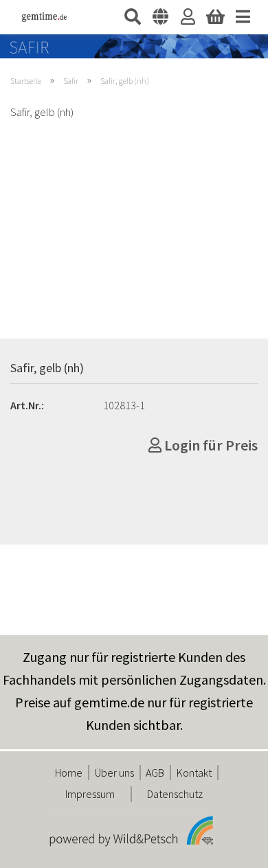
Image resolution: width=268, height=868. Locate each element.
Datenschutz (175, 794)
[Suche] (132, 17)
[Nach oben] (230, 847)
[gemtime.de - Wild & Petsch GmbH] (39, 17)
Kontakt (194, 772)
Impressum (90, 794)
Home (68, 772)
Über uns (114, 772)
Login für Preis (209, 445)
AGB (155, 772)
